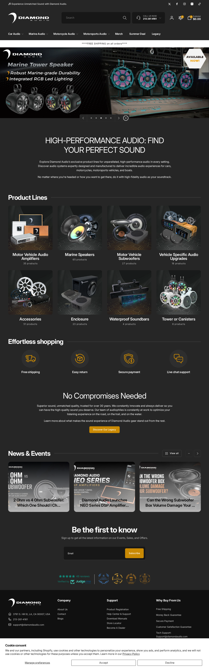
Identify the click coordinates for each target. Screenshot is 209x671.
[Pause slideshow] (125, 118)
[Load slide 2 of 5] (96, 118)
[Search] (124, 18)
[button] (15, 34)
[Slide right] (197, 453)
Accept (103, 662)
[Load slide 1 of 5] (91, 118)
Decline (169, 662)
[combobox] (96, 18)
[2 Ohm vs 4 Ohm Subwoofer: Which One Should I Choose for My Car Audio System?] (38, 487)
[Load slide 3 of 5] (101, 118)
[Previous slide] (83, 118)
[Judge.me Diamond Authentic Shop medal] (103, 578)
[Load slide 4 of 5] (106, 118)
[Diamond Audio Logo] (24, 606)
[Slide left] (188, 453)
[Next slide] (118, 118)
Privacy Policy (131, 653)
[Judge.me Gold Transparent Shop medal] (117, 578)
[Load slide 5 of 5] (110, 118)
